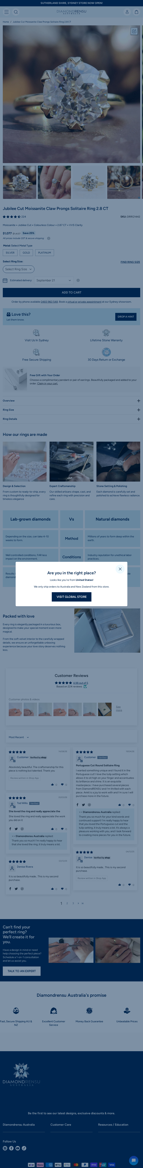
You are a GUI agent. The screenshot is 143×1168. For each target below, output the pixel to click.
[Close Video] (120, 569)
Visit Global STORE (72, 597)
